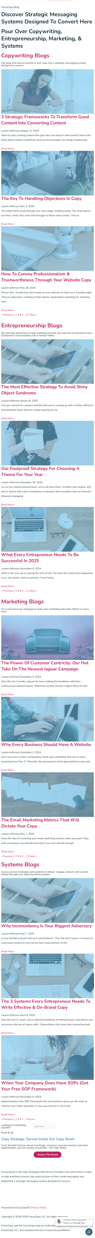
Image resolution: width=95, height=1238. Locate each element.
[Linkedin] (18, 1193)
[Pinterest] (25, 1193)
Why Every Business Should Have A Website (46, 744)
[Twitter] (31, 1193)
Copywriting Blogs (25, 55)
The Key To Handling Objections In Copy (41, 198)
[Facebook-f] (4, 1193)
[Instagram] (11, 1193)
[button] (59, 0)
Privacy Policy (39, 1207)
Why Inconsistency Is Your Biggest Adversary (46, 926)
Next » (33, 314)
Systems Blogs (20, 864)
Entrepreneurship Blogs (31, 325)
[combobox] (44, 1126)
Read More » (8, 148)
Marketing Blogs (22, 601)
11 (27, 590)
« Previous (7, 314)
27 (27, 314)
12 (27, 856)
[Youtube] (38, 1193)
